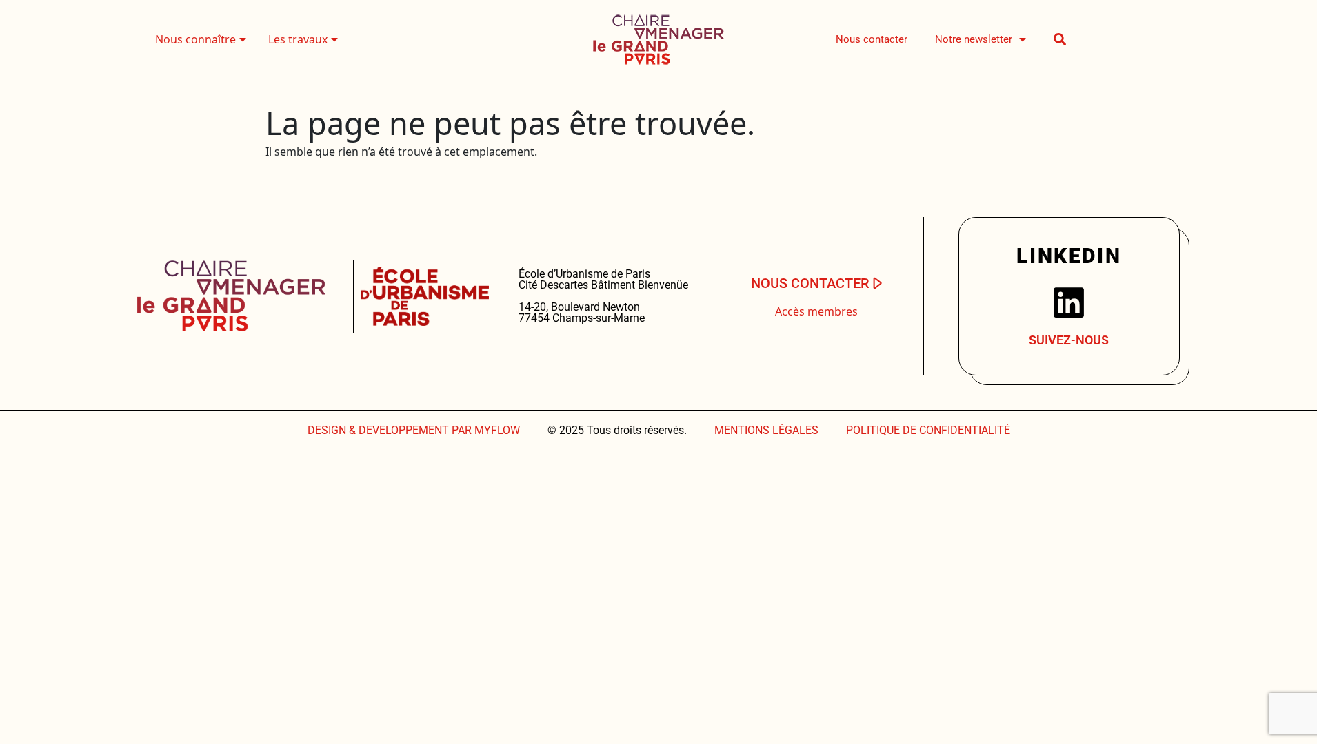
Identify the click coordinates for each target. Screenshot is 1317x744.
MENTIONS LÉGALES (766, 430)
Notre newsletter (973, 39)
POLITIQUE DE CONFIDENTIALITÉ (928, 430)
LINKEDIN (1068, 256)
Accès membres (816, 311)
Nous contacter (871, 39)
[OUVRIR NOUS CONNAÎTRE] (242, 39)
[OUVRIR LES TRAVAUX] (334, 39)
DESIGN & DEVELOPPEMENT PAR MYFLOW (414, 430)
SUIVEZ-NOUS (1069, 340)
